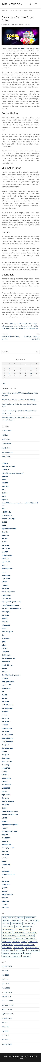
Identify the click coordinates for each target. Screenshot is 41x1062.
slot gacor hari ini (16, 953)
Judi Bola (5, 435)
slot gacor (6, 953)
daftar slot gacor (8, 926)
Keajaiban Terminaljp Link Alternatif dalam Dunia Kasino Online (19, 412)
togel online (33, 328)
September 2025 (8, 1014)
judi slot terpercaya (9, 935)
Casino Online (6, 431)
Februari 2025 (7, 1044)
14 (25, 371)
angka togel (22, 323)
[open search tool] (30, 4)
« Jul (3, 383)
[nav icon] (36, 4)
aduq (4, 917)
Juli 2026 (5, 971)
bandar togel (32, 323)
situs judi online (18, 947)
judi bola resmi (27, 926)
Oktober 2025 (7, 1009)
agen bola (11, 917)
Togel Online (25, 24)
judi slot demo (7, 932)
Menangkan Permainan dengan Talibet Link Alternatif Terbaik (17, 419)
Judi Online (6, 439)
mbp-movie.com (12, 4)
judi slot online (31, 932)
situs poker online (8, 950)
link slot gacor (30, 938)
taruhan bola (6, 956)
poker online (33, 941)
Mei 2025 (5, 1031)
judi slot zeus (21, 935)
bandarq (24, 920)
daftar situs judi (29, 923)
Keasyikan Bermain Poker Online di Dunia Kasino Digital (19, 405)
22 (31, 373)
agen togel (13, 323)
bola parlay (6, 923)
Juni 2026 (5, 975)
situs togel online (12, 328)
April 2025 (5, 1035)
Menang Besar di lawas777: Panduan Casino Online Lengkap (20, 394)
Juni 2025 (5, 1027)
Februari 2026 (7, 992)
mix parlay (16, 941)
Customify (20, 1058)
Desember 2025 (7, 1001)
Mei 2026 (5, 979)
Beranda (5, 10)
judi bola (18, 926)
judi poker (19, 929)
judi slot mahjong (19, 932)
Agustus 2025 (7, 1018)
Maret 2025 (6, 1040)
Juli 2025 (5, 1022)
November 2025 (7, 1005)
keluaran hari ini (14, 326)
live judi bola (6, 941)
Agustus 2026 (7, 966)
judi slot (27, 929)
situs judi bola (7, 947)
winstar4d (21, 48)
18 (9, 373)
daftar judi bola (17, 923)
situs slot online (20, 950)
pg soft (24, 941)
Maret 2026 (6, 988)
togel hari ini (23, 328)
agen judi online (30, 917)
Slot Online (5, 448)
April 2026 (5, 984)
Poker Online (6, 444)
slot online (28, 953)
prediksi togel (29, 944)
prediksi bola (19, 944)
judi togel (5, 326)
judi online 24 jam (8, 929)
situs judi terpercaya (32, 947)
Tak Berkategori (7, 452)
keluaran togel (26, 326)
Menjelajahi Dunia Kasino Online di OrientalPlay (18, 400)
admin (5, 24)
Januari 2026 (6, 996)
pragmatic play (7, 944)
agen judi (20, 917)
